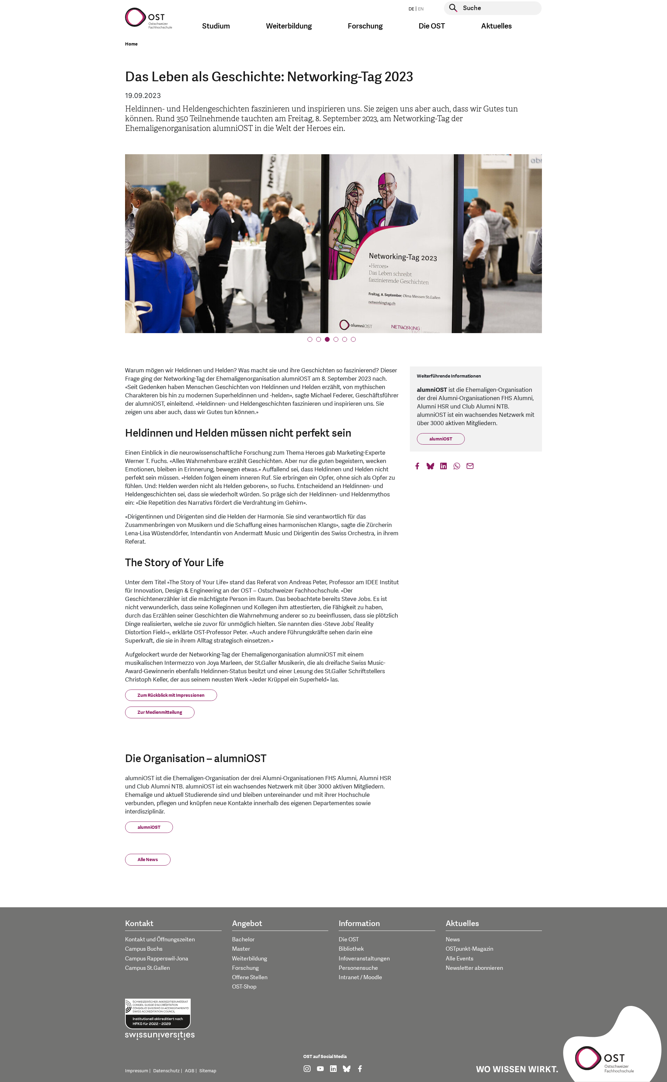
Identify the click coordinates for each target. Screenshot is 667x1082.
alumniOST (149, 827)
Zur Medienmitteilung (160, 712)
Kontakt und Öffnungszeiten (160, 939)
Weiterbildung (249, 959)
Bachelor (243, 939)
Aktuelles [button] (496, 26)
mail (470, 467)
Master (241, 949)
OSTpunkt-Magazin (469, 949)
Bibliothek (351, 949)
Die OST (349, 939)
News (453, 939)
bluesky (430, 467)
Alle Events (460, 959)
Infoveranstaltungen (364, 959)
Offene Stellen (249, 977)
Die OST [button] (432, 26)
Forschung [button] (365, 26)
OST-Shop (244, 987)
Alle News (148, 860)
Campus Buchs (144, 949)
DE (411, 9)
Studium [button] (216, 26)
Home (131, 44)
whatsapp (457, 467)
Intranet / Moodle (360, 977)
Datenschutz (166, 1071)
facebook (417, 467)
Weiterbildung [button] (289, 26)
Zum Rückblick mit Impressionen (171, 695)
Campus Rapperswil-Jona (156, 959)
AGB (189, 1071)
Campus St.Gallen (147, 968)
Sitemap (207, 1071)
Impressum (136, 1071)
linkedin (443, 467)
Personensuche (358, 968)
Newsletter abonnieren (474, 968)
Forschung (245, 968)
